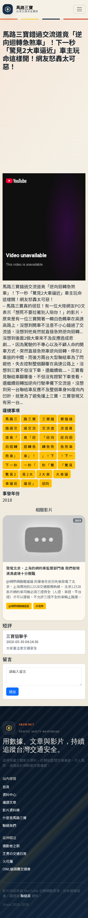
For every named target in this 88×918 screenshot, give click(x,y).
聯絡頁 (26, 895)
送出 (12, 691)
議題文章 (9, 802)
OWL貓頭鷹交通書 (17, 868)
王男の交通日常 (14, 853)
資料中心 (9, 794)
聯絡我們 (9, 825)
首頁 (6, 786)
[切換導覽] (79, 9)
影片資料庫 (11, 809)
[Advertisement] (44, 127)
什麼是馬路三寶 (14, 817)
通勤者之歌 (11, 845)
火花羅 (8, 861)
